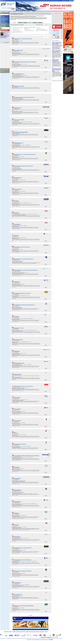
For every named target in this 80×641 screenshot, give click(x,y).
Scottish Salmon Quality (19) (29, 30)
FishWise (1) (39, 27)
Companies (40, 22)
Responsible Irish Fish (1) (17, 30)
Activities (34, 22)
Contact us (3, 71)
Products (29, 22)
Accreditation (21, 24)
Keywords (20, 22)
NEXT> (31, 615)
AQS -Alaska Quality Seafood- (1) (18, 27)
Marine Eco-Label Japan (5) (41, 29)
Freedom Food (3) (15, 29)
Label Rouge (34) (27, 29)
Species (25, 22)
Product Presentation (15, 24)
